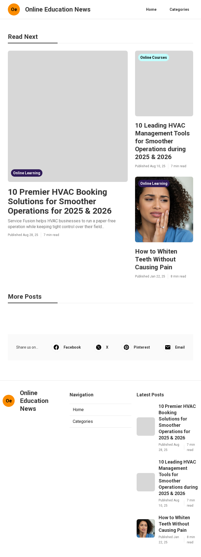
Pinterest (142, 347)
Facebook (72, 347)
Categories (179, 9)
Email (180, 347)
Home (151, 9)
